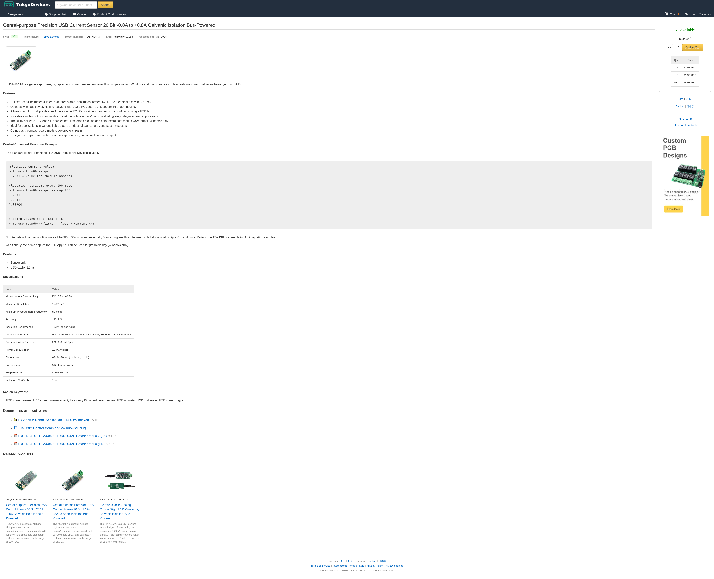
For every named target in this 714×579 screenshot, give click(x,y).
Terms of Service (320, 565)
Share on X (685, 119)
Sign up (705, 14)
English (680, 106)
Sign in (690, 14)
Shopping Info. (57, 14)
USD (688, 98)
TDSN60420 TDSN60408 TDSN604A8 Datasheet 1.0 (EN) (61, 444)
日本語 (690, 106)
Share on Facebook (685, 125)
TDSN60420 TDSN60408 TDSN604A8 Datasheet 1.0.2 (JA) (62, 436)
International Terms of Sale (348, 565)
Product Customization (110, 14)
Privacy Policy (374, 565)
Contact (80, 14)
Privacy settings (394, 565)
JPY (681, 98)
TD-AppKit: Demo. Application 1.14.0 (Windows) (53, 420)
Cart (670, 14)
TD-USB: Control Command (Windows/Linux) (50, 428)
